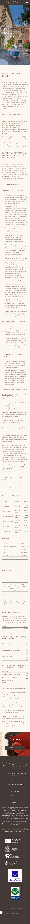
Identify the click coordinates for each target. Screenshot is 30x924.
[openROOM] (22, 913)
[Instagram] (17, 791)
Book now (15, 824)
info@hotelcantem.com (17, 779)
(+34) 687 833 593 (16, 784)
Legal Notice (15, 802)
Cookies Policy (15, 795)
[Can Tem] (10, 2)
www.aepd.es (20, 457)
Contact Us (15, 748)
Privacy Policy (15, 799)
